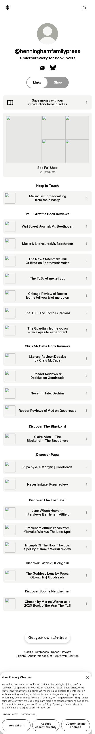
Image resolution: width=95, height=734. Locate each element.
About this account (40, 656)
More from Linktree (66, 656)
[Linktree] (7, 7)
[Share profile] (84, 7)
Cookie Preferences (36, 652)
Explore (21, 656)
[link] (42, 67)
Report (55, 652)
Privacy (66, 652)
